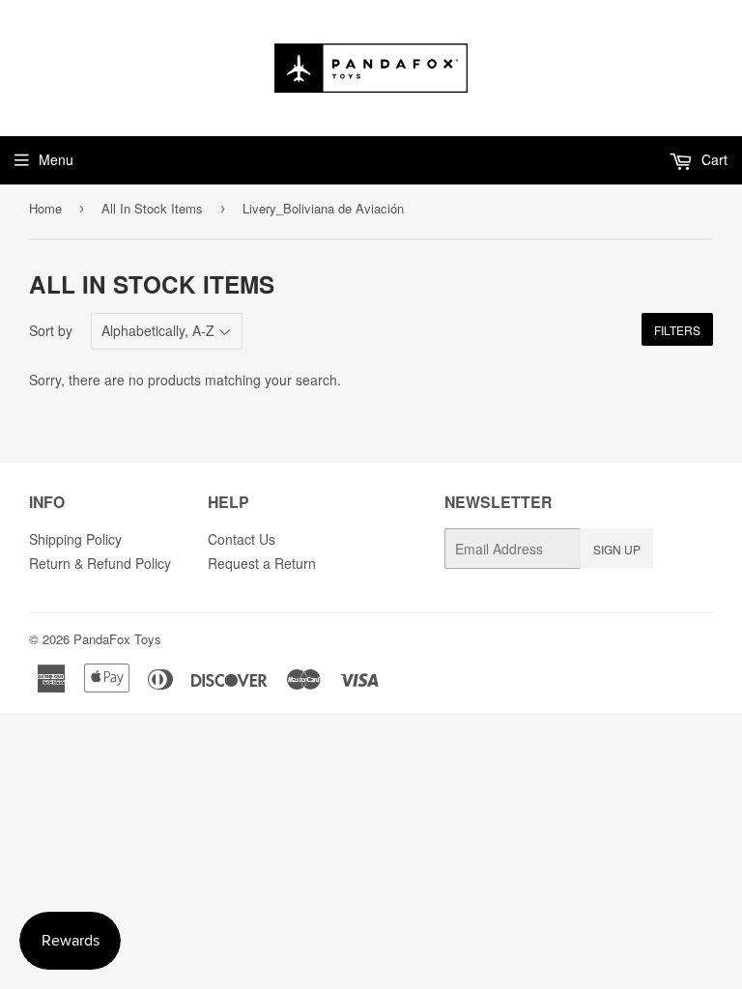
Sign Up (617, 549)
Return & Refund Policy (100, 563)
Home (45, 208)
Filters (677, 330)
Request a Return (262, 563)
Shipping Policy (75, 539)
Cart (713, 159)
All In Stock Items (152, 208)
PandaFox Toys (117, 639)
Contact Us (241, 539)
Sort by (50, 330)
